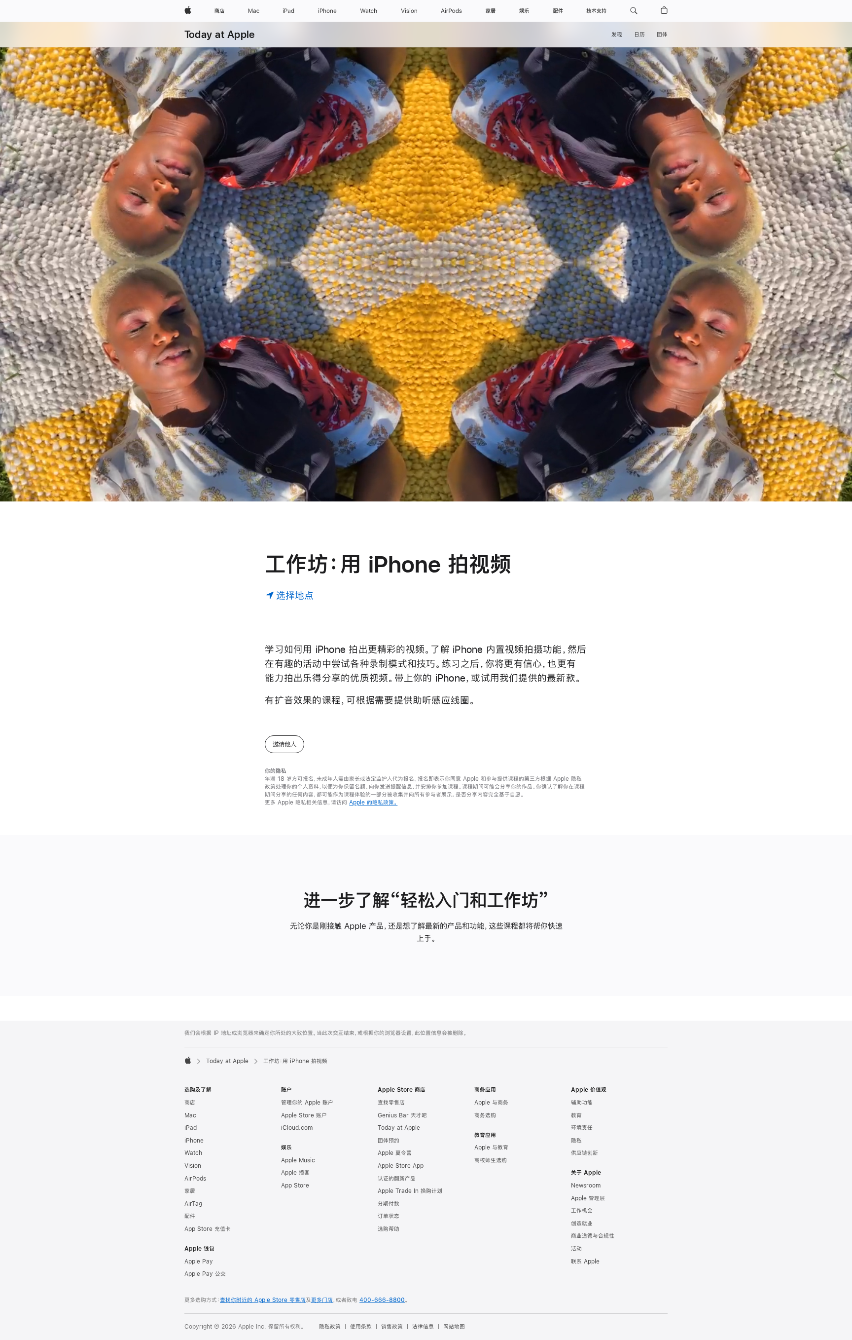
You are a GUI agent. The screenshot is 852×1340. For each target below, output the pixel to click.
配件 (189, 1216)
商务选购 (485, 1115)
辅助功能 (582, 1103)
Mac (190, 1115)
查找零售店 (391, 1103)
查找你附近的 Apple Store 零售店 (263, 1300)
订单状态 (388, 1216)
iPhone (194, 1141)
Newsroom (586, 1185)
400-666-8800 (382, 1300)
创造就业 (582, 1223)
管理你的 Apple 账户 (307, 1103)
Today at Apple (219, 34)
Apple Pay (198, 1261)
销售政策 (392, 1327)
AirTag (193, 1204)
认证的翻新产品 (397, 1179)
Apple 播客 (295, 1173)
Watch (193, 1153)
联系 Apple (585, 1261)
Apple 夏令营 (395, 1153)
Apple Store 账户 (304, 1115)
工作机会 (582, 1211)
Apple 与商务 (491, 1103)
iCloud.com (297, 1128)
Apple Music (298, 1160)
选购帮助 (388, 1229)
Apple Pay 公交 (205, 1274)
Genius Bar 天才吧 (402, 1115)
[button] (633, 11)
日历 (639, 35)
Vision (192, 1166)
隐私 (576, 1141)
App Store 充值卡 (207, 1229)
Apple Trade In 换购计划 (410, 1191)
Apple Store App (401, 1166)
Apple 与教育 (491, 1147)
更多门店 (322, 1300)
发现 (616, 35)
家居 (189, 1191)
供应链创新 (584, 1153)
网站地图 (454, 1327)
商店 (189, 1103)
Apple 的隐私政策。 (373, 802)
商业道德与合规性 (592, 1236)
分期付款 (388, 1204)
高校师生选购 (490, 1160)
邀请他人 (284, 744)
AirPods (195, 1179)
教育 (576, 1115)
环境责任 (582, 1128)
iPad (190, 1128)
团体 (662, 35)
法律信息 (423, 1327)
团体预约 (388, 1141)
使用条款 (361, 1327)
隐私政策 (330, 1327)
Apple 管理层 (588, 1198)
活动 (576, 1249)
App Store (295, 1185)
